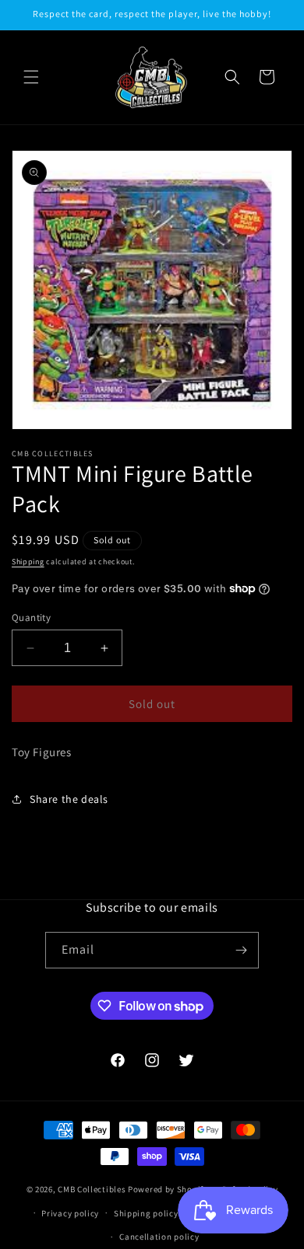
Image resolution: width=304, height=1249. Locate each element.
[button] (31, 77)
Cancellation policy (159, 1236)
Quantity (31, 617)
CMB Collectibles (93, 1189)
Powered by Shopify (168, 1189)
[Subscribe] (241, 950)
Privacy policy (70, 1213)
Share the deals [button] (69, 799)
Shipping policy (146, 1213)
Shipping (28, 561)
